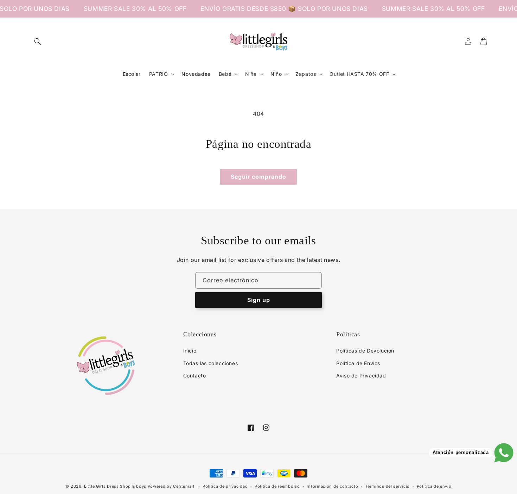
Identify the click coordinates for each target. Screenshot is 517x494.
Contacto (194, 375)
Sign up (258, 299)
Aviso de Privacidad (361, 375)
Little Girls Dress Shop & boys (115, 486)
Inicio (190, 351)
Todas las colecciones (210, 363)
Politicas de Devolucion (365, 351)
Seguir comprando (258, 176)
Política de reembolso (277, 486)
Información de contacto (332, 486)
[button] (37, 41)
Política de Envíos (358, 363)
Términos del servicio (387, 486)
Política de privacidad (225, 486)
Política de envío (434, 486)
